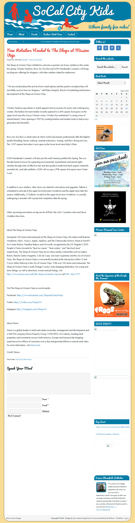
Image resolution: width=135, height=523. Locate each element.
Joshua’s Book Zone (52, 34)
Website (45, 411)
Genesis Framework (93, 518)
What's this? (109, 470)
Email (44, 405)
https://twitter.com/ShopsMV (28, 302)
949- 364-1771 (72, 274)
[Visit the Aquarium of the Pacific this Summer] (111, 316)
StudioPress (111, 518)
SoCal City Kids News (24, 359)
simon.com (35, 345)
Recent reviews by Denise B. (109, 448)
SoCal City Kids (67, 16)
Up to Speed (77, 518)
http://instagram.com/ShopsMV (32, 309)
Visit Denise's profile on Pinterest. (107, 434)
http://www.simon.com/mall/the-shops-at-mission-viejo (33, 274)
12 (107, 104)
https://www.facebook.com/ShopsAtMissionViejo (40, 295)
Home (10, 34)
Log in (127, 518)
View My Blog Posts (103, 509)
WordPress (119, 518)
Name (44, 399)
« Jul (95, 119)
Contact (71, 34)
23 (127, 108)
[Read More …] (111, 507)
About (20, 34)
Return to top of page (13, 518)
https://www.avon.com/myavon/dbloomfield (112, 427)
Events (34, 34)
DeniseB (24, 59)
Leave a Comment (35, 59)
